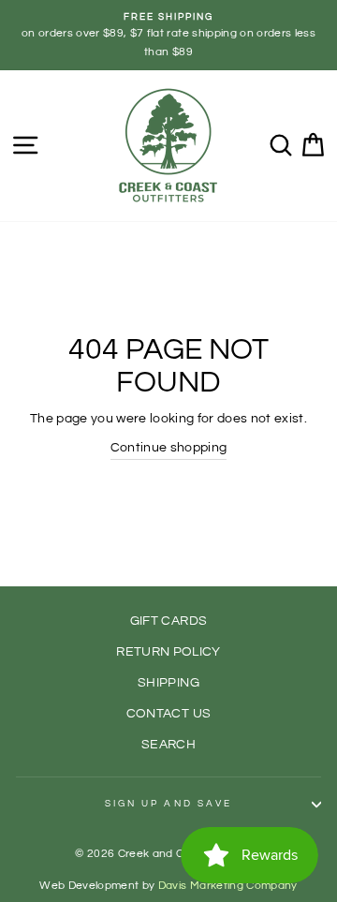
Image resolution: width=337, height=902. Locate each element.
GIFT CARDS (168, 621)
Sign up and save (168, 803)
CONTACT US (168, 713)
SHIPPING (168, 682)
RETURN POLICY (168, 651)
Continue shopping (168, 447)
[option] (168, 35)
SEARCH (168, 744)
